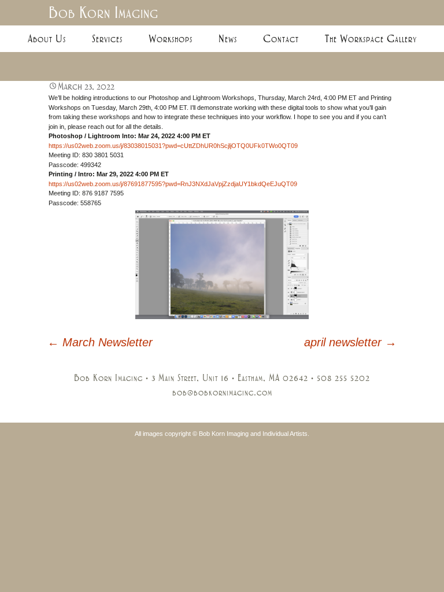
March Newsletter (100, 342)
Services (107, 38)
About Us (47, 38)
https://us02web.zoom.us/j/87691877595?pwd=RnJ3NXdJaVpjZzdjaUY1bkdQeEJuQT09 (173, 183)
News (228, 38)
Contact (281, 38)
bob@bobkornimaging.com (222, 392)
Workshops (171, 38)
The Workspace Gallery (371, 38)
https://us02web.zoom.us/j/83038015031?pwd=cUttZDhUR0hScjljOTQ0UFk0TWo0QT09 (173, 145)
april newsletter (350, 342)
